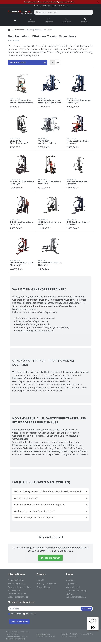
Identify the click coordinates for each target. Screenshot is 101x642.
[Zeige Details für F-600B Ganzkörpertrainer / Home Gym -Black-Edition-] (79, 83)
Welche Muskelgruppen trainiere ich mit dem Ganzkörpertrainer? (50, 491)
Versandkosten (12, 634)
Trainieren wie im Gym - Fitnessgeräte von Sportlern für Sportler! (49, 2)
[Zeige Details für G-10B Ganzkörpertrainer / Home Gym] (50, 245)
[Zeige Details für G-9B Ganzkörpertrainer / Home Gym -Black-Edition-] (50, 83)
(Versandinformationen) (15, 639)
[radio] (52, 62)
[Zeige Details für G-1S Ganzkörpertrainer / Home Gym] (50, 164)
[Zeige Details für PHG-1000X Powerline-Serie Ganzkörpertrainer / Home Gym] (22, 83)
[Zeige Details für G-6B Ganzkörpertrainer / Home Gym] (79, 205)
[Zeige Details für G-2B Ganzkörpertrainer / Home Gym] (79, 164)
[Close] (97, 1)
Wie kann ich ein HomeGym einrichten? (50, 511)
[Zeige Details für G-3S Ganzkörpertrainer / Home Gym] (22, 205)
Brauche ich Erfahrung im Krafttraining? (50, 517)
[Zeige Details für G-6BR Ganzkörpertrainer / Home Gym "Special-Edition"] (22, 245)
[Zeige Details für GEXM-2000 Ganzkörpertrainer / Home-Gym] (22, 124)
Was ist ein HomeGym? (50, 498)
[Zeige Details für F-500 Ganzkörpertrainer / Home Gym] (79, 124)
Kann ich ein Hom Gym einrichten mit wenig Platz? (50, 504)
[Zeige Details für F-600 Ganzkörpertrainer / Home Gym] (22, 164)
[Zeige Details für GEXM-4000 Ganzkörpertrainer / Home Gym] (50, 124)
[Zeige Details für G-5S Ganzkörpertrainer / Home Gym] (50, 205)
